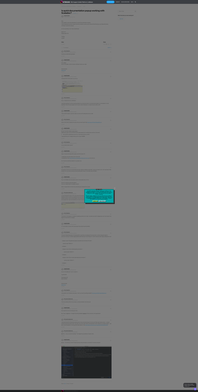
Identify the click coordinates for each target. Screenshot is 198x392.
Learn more (101, 194)
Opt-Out (106, 199)
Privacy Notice (96, 197)
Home (65, 2)
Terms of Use (104, 197)
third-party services (91, 198)
